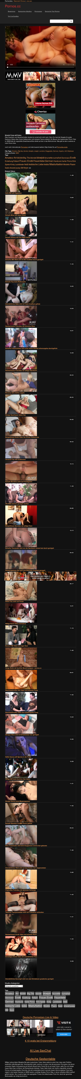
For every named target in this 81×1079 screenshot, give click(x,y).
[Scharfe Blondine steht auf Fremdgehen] (40, 471)
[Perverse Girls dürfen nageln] (40, 382)
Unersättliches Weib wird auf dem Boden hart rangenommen (25, 868)
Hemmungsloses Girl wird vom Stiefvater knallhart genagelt (25, 570)
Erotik (73, 157)
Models (66, 164)
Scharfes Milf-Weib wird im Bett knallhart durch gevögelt (24, 259)
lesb (26, 164)
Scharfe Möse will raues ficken (15, 215)
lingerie (61, 151)
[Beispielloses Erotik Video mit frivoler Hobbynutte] (40, 426)
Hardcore (58, 161)
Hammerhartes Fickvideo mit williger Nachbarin (21, 371)
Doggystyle (48, 151)
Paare (72, 164)
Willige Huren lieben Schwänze (15, 624)
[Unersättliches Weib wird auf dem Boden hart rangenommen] (40, 857)
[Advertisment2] (40, 122)
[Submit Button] (71, 21)
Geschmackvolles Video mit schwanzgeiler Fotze (21, 712)
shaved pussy (14, 167)
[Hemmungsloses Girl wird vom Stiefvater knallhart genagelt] (40, 559)
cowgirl (36, 151)
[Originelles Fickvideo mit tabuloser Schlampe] (40, 879)
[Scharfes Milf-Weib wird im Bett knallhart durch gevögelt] (40, 248)
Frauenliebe (39, 160)
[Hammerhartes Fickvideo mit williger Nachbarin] (40, 360)
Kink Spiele (40, 1001)
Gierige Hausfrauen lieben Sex (15, 415)
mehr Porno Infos (10, 143)
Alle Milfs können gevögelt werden (17, 504)
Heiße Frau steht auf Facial (14, 601)
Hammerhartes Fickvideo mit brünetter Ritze (20, 326)
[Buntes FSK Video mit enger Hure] (40, 635)
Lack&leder (19, 164)
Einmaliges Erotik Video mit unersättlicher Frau (21, 957)
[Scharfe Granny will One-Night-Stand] (40, 226)
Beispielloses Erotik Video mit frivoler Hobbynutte (22, 437)
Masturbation (56, 164)
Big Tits (26, 157)
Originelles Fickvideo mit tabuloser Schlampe (20, 890)
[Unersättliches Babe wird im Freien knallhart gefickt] (40, 293)
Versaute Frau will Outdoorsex (15, 459)
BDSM (20, 157)
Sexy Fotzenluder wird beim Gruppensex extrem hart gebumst (26, 846)
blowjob (31, 151)
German (55, 151)
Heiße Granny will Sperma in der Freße (18, 757)
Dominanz (66, 157)
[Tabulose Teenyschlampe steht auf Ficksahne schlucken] (40, 901)
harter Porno (67, 161)
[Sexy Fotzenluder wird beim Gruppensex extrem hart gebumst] (40, 835)
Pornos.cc (13, 5)
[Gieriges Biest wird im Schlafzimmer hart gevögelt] (40, 724)
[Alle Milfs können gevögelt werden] (40, 493)
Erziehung (9, 161)
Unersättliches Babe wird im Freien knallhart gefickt (22, 304)
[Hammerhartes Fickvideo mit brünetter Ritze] (40, 315)
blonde (26, 151)
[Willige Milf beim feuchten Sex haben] (40, 768)
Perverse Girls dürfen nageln (15, 393)
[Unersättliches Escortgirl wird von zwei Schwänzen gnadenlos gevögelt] (40, 968)
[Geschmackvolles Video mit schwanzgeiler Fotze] (40, 701)
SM (22, 167)
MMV (17, 153)
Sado (7, 167)
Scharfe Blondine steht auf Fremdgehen (18, 482)
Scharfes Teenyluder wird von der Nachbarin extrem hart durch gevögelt (29, 548)
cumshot (42, 151)
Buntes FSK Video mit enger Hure (16, 646)
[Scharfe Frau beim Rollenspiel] (40, 271)
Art (15, 157)
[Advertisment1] (40, 95)
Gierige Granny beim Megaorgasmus (17, 801)
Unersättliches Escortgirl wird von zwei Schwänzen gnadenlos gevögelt (29, 979)
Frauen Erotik (26, 160)
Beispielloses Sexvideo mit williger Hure (18, 526)
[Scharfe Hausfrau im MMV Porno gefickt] (40, 812)
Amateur (14, 151)
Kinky (12, 164)
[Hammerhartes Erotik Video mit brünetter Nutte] (40, 923)
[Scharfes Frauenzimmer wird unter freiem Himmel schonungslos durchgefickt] (40, 337)
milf (65, 151)
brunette (49, 157)
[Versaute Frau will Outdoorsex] (40, 448)
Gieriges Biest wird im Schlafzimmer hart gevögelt (22, 735)
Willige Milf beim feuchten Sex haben (17, 779)
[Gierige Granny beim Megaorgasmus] (40, 790)
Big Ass (20, 151)
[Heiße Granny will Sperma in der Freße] (40, 746)
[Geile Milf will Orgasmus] (40, 182)
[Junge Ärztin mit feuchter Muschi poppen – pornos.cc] (40, 657)
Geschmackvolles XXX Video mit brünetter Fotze (21, 690)
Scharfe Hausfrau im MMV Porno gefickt (18, 823)
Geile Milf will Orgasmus (13, 193)
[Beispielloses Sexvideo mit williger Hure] (40, 515)
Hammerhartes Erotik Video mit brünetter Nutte (21, 934)
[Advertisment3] (40, 576)
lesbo (46, 164)
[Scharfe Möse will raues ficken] (40, 204)
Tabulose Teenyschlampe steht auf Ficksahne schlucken (24, 912)
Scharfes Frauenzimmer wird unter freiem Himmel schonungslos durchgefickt (31, 348)
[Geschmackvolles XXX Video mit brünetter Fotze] (40, 679)
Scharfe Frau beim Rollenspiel (15, 282)
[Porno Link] (40, 76)
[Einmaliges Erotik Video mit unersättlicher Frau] (40, 946)
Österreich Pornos (19, 1)
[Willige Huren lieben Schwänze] (40, 613)
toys (26, 167)
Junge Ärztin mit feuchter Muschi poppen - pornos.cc (23, 668)
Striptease (70, 151)
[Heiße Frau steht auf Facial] (40, 590)
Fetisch (16, 161)
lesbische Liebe (36, 164)
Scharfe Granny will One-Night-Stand (17, 237)
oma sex (29, 1)
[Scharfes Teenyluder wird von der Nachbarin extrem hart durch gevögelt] (40, 537)
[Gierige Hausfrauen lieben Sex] (40, 404)
